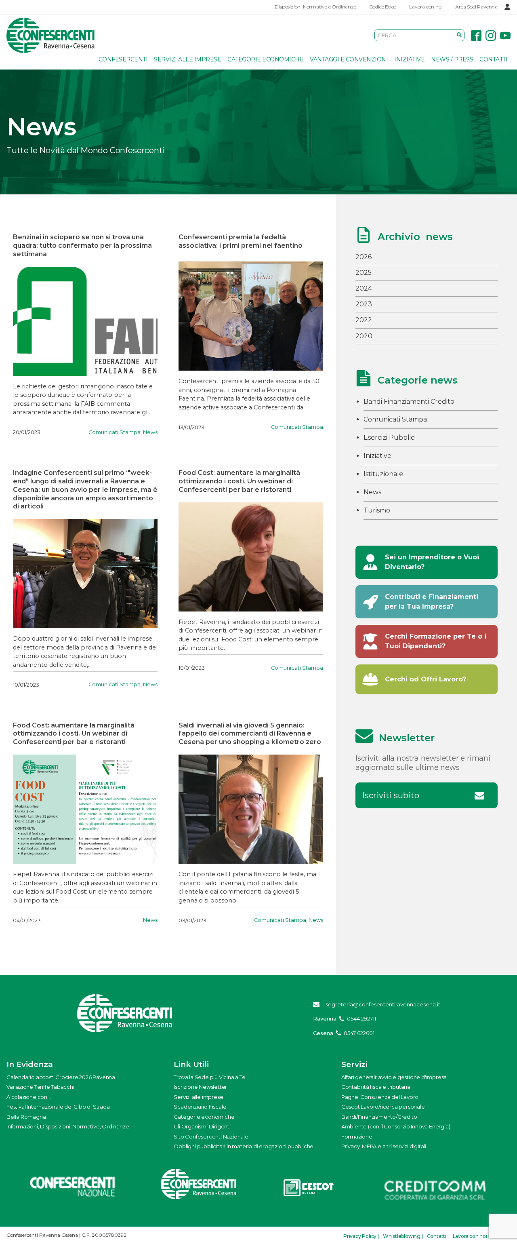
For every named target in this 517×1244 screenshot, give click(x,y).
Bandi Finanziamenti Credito (409, 401)
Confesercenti (123, 59)
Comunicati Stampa (114, 432)
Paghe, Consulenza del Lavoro (379, 1097)
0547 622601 (359, 1033)
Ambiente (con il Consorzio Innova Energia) (395, 1126)
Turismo (377, 510)
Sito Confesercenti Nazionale (211, 1136)
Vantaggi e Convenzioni (349, 59)
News (150, 432)
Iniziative (409, 59)
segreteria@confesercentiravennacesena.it (383, 1004)
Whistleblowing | (403, 1236)
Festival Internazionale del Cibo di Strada (58, 1106)
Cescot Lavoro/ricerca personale (383, 1106)
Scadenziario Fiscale (200, 1106)
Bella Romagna (26, 1116)
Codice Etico (383, 7)
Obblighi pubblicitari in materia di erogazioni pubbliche (243, 1146)
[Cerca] (459, 35)
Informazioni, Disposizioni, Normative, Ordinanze (67, 1126)
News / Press (452, 59)
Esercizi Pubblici (390, 437)
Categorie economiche (265, 59)
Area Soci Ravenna (476, 7)
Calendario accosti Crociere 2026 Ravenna (60, 1077)
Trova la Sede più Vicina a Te (209, 1077)
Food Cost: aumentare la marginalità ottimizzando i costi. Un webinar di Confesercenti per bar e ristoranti (239, 481)
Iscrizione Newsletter (200, 1087)
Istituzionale (383, 474)
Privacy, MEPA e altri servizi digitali (383, 1146)
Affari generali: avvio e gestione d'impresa (394, 1077)
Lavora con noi (425, 7)
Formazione (356, 1136)
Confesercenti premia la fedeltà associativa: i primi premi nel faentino (241, 241)
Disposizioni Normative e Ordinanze (315, 7)
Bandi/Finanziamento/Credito (379, 1116)
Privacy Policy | (361, 1236)
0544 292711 (361, 1018)
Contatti (493, 59)
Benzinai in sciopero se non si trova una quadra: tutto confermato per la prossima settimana (82, 245)
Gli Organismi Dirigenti (202, 1126)
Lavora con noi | (471, 1236)
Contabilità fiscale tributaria (375, 1087)
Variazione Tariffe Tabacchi (40, 1087)
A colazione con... (28, 1097)
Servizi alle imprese (187, 59)
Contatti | (438, 1236)
